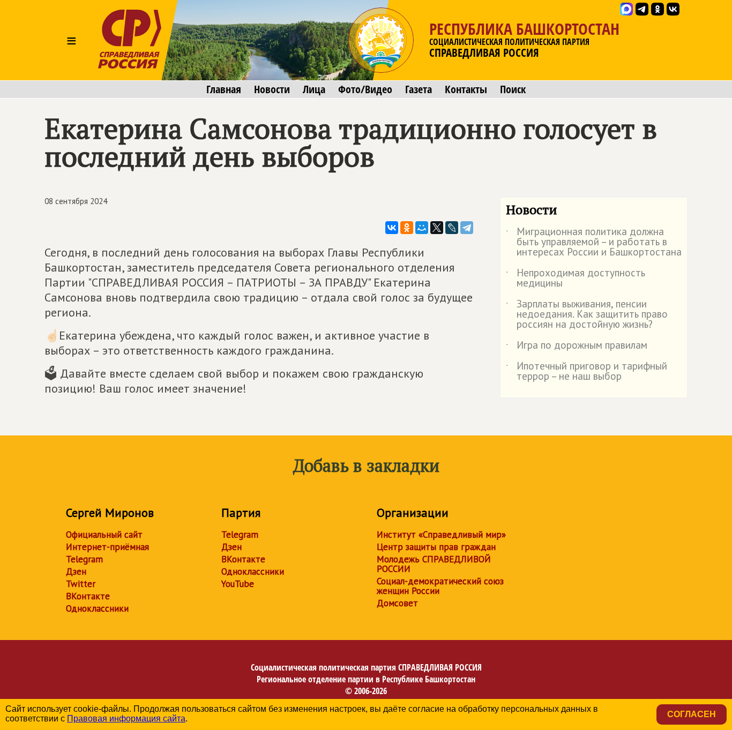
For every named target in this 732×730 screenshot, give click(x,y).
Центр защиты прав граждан (436, 547)
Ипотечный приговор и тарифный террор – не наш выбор (586, 371)
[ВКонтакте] (391, 227)
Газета (418, 89)
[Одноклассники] (406, 227)
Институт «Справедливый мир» (441, 534)
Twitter (80, 584)
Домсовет (397, 603)
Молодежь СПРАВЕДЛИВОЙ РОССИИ (434, 564)
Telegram (84, 559)
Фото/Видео (365, 89)
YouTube (237, 584)
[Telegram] (466, 227)
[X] (436, 227)
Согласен (691, 714)
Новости (272, 89)
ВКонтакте (88, 596)
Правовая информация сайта (126, 718)
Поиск (513, 89)
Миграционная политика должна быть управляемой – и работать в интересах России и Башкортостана (594, 242)
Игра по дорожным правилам (576, 347)
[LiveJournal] (451, 227)
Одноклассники (97, 608)
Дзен (76, 571)
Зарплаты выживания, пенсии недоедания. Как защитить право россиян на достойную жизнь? (587, 314)
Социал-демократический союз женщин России (440, 586)
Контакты (466, 89)
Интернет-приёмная (107, 547)
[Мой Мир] (421, 227)
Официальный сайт (104, 534)
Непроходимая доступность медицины (575, 278)
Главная (223, 89)
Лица (314, 89)
